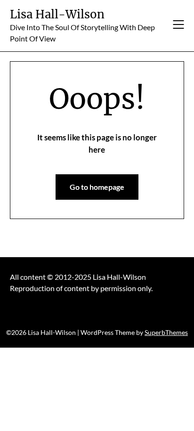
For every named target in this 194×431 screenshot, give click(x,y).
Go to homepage (97, 186)
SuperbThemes (166, 332)
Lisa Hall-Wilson (57, 14)
